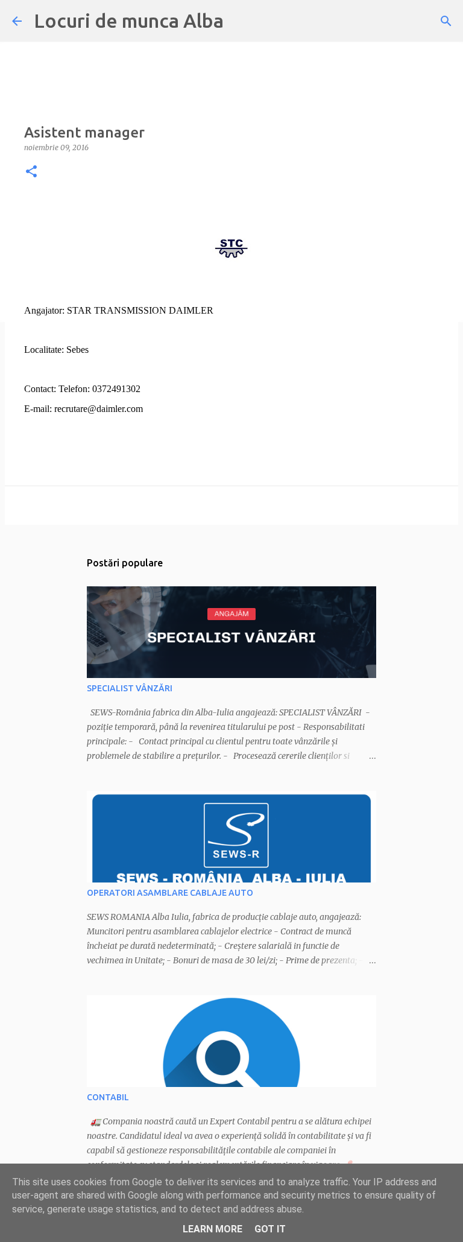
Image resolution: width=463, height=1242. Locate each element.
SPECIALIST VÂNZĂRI (129, 688)
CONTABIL (108, 1097)
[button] (31, 172)
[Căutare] (446, 21)
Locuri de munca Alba (129, 20)
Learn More (212, 1229)
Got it (270, 1229)
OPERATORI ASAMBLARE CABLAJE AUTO (170, 893)
